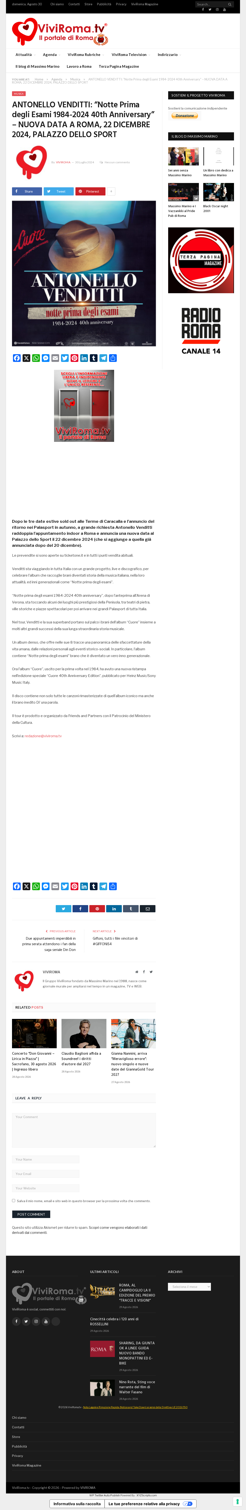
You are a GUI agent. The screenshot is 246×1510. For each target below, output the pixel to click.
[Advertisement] (84, 479)
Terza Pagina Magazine (119, 66)
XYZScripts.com (146, 1495)
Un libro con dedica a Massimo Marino (218, 173)
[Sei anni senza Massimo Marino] (183, 156)
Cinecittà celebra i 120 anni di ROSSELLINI (114, 1322)
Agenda (50, 54)
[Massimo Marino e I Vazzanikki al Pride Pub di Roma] (183, 192)
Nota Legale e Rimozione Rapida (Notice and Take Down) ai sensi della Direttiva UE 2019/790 (135, 1407)
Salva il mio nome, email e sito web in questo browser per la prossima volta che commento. (84, 1201)
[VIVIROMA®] (60, 30)
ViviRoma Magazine (144, 4)
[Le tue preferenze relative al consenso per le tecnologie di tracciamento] (237, 1501)
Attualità (24, 54)
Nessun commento (117, 162)
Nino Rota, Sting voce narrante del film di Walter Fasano (137, 1387)
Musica (19, 93)
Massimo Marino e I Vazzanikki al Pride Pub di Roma (182, 211)
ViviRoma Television (129, 54)
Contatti (74, 4)
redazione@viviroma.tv (43, 736)
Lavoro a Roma (79, 66)
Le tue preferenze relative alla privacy (144, 1503)
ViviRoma (63, 162)
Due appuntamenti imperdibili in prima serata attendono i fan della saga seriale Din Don (49, 944)
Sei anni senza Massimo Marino (180, 173)
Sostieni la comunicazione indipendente (197, 108)
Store (88, 4)
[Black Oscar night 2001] (218, 192)
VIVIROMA (87, 1488)
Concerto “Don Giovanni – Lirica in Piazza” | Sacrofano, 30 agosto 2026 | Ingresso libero (34, 1061)
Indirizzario (168, 54)
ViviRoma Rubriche (84, 54)
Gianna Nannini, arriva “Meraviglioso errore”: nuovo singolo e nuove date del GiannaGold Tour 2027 (132, 1064)
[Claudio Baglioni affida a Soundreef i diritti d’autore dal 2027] (84, 1033)
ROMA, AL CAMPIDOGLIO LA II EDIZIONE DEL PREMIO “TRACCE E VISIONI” (137, 1293)
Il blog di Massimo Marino (38, 66)
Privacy (121, 4)
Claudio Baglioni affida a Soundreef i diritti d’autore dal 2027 (81, 1059)
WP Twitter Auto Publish (104, 1495)
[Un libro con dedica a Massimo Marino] (218, 156)
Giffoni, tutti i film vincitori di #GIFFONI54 (115, 941)
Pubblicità (104, 4)
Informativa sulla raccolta (77, 1503)
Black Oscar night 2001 (215, 209)
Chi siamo (57, 4)
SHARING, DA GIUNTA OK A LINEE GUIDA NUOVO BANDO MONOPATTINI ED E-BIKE (137, 1353)
